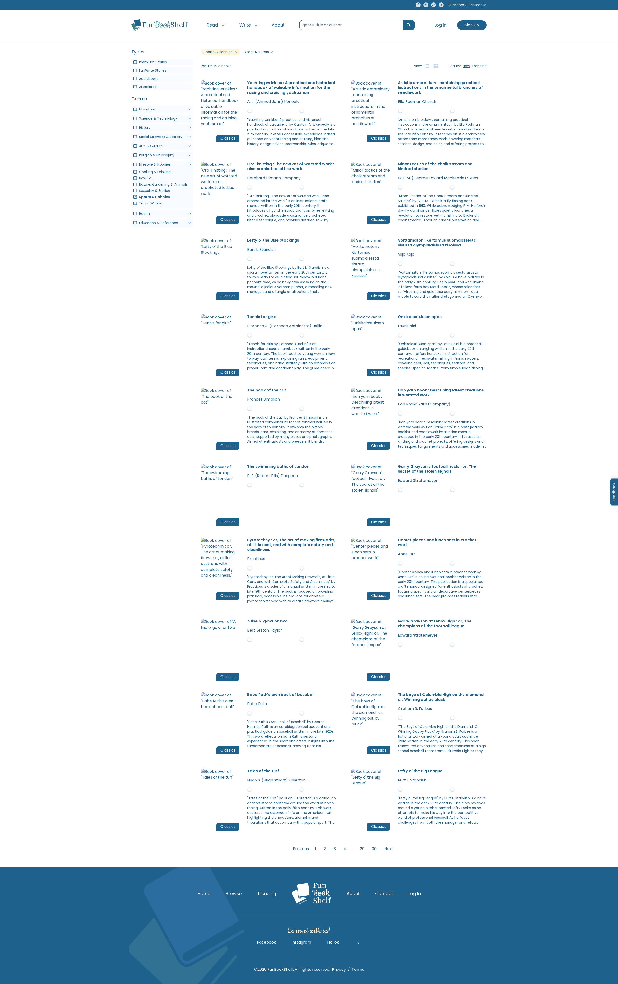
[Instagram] (425, 4)
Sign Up (472, 25)
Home (203, 893)
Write (245, 25)
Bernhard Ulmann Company (274, 178)
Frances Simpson (263, 399)
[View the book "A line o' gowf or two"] (291, 641)
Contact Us (467, 4)
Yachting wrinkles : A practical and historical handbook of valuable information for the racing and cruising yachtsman (291, 87)
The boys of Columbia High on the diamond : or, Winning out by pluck (441, 697)
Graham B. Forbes (415, 708)
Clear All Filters (257, 52)
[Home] (159, 25)
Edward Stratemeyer (418, 480)
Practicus (256, 559)
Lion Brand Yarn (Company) (424, 404)
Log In (440, 25)
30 (374, 849)
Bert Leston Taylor (264, 630)
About (278, 25)
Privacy (339, 969)
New (466, 66)
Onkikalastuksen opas (420, 316)
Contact (384, 893)
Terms (358, 969)
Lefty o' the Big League (420, 771)
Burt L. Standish (261, 249)
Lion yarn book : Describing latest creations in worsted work (441, 393)
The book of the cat (266, 390)
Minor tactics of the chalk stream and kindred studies (435, 166)
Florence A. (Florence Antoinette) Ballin (284, 326)
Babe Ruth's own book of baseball (280, 694)
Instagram (301, 942)
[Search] (408, 25)
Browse (234, 893)
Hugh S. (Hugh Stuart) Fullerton (276, 780)
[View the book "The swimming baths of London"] (291, 487)
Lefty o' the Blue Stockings (273, 240)
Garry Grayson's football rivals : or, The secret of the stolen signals (437, 469)
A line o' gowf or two (267, 621)
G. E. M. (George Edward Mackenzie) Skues (438, 178)
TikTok (333, 942)
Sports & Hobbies (218, 52)
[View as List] (426, 66)
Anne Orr (406, 554)
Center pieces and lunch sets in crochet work (437, 542)
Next (388, 849)
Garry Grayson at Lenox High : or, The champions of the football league (434, 624)
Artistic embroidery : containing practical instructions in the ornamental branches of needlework (440, 87)
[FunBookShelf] (311, 893)
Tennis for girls (261, 316)
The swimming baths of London (278, 466)
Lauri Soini (407, 326)
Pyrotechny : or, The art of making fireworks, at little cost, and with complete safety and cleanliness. (291, 545)
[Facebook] (418, 4)
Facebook (266, 942)
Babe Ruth (257, 704)
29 (362, 849)
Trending (479, 66)
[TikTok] (433, 4)
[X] (441, 4)
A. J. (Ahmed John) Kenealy (273, 101)
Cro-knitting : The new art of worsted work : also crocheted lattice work (290, 166)
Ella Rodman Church (417, 101)
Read (212, 25)
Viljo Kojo (406, 254)
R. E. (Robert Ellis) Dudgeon (272, 475)
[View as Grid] (436, 66)
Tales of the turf (263, 771)
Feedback (614, 492)
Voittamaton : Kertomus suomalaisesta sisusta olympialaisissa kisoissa (437, 243)
